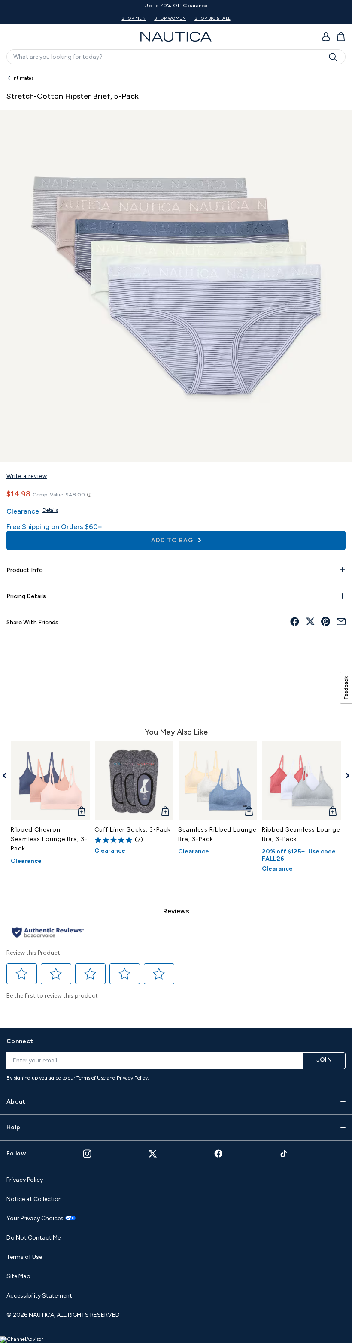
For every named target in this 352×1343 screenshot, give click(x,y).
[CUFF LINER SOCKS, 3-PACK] (134, 780)
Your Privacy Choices (35, 1218)
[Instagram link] (87, 1153)
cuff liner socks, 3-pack (132, 829)
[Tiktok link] (284, 1153)
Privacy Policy (132, 1078)
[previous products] (7, 775)
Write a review (26, 476)
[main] (176, 545)
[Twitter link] (153, 1153)
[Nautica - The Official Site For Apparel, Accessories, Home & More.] (176, 36)
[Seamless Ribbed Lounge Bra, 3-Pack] (218, 780)
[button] (22, 974)
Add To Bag (173, 540)
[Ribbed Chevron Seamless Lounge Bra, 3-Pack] (50, 780)
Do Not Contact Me (33, 1237)
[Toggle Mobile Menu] (10, 36)
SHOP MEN (168, 18)
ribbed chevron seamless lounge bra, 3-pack (49, 839)
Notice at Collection (34, 1199)
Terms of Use (91, 1078)
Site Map (18, 1276)
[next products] (344, 775)
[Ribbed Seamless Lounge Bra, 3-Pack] (301, 780)
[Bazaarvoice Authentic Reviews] (48, 933)
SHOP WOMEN (204, 18)
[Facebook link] (218, 1153)
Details (50, 510)
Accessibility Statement (39, 1295)
